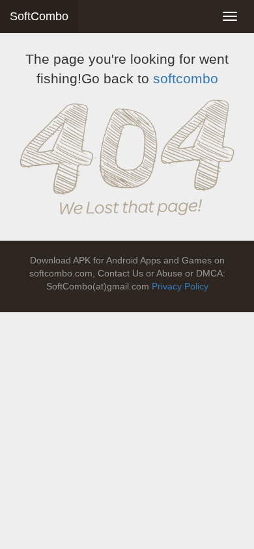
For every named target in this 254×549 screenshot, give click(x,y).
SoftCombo (39, 16)
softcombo (185, 78)
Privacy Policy (180, 286)
